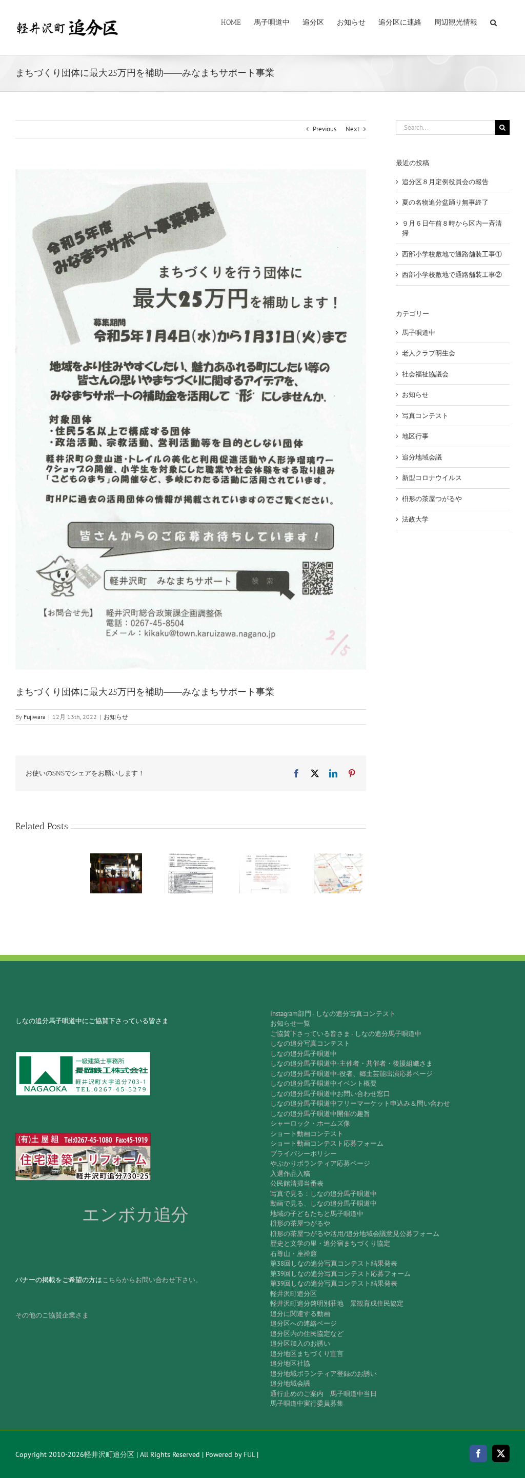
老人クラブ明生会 (428, 353)
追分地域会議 (422, 457)
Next (352, 129)
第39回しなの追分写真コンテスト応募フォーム (340, 1273)
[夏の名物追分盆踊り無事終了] (116, 857)
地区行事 (415, 436)
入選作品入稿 (290, 1173)
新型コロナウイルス (432, 477)
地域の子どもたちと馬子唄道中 (317, 1213)
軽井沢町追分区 (293, 1293)
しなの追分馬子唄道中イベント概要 (323, 1083)
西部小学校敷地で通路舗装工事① (452, 254)
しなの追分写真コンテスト (310, 1043)
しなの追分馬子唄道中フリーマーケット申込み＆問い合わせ (360, 1103)
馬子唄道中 (418, 332)
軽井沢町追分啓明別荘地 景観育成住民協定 (336, 1303)
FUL (249, 1454)
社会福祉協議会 (425, 374)
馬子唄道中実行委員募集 (307, 1403)
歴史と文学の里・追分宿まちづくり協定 (330, 1243)
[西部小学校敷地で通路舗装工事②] (340, 857)
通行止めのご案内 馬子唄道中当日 (323, 1393)
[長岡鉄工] (83, 1054)
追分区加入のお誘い (300, 1343)
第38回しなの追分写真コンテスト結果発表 (333, 1263)
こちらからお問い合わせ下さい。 (152, 1279)
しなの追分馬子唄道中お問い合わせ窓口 (330, 1093)
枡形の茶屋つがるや (432, 498)
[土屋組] (83, 1136)
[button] (493, 21)
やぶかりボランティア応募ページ (320, 1163)
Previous (324, 129)
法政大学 (415, 519)
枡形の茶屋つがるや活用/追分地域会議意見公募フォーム (354, 1233)
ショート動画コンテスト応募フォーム (326, 1143)
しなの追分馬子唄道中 (303, 1053)
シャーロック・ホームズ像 (310, 1123)
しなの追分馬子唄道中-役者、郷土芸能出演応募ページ (351, 1073)
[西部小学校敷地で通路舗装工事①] (265, 857)
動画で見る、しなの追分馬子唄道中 (323, 1203)
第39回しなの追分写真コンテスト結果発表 (333, 1283)
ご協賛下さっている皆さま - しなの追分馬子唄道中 (345, 1033)
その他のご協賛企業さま (52, 1315)
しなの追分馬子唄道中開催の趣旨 (320, 1113)
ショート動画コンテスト (307, 1133)
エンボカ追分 (135, 1214)
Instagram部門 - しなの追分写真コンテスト (333, 1013)
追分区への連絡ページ (303, 1323)
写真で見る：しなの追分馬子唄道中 (323, 1193)
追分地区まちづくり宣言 (307, 1353)
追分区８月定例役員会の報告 (445, 181)
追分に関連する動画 (300, 1313)
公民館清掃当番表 (297, 1183)
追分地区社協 (290, 1363)
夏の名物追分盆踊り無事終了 (445, 202)
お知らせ (116, 717)
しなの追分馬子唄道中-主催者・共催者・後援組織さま (351, 1063)
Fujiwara (35, 717)
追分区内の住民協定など (307, 1333)
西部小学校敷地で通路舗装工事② (452, 274)
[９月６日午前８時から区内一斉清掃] (191, 857)
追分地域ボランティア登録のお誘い (323, 1373)
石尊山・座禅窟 (293, 1253)
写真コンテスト (425, 415)
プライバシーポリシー (303, 1153)
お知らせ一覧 (290, 1023)
